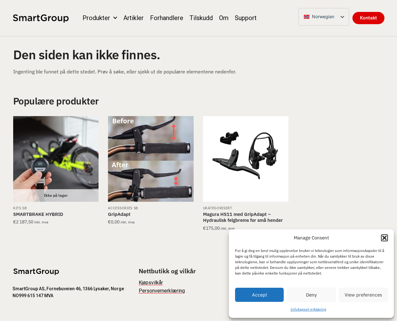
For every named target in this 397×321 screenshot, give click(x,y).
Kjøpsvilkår (151, 283)
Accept (259, 295)
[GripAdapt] (150, 158)
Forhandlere (166, 18)
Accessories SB (123, 208)
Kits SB (20, 208)
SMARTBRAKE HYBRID (38, 214)
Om (223, 18)
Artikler (133, 18)
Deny (311, 295)
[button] (384, 238)
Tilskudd (201, 18)
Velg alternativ (56, 240)
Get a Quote (151, 240)
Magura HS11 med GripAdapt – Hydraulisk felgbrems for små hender (243, 217)
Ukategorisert (217, 208)
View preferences (363, 295)
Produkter (96, 18)
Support (246, 18)
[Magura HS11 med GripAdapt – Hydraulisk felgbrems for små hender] (245, 158)
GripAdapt (119, 214)
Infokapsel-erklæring (308, 309)
